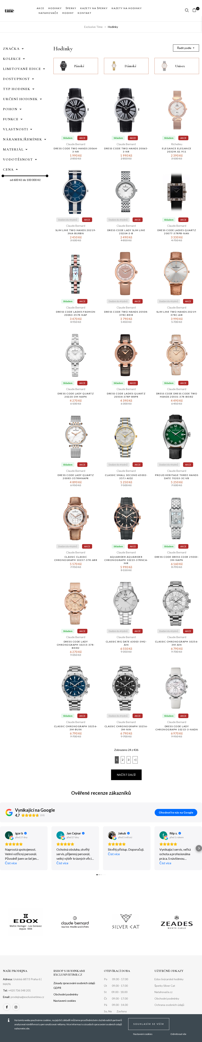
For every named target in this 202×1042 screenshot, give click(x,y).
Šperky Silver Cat (164, 985)
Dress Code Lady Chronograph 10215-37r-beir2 (76, 644)
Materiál (13, 149)
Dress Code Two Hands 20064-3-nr (76, 150)
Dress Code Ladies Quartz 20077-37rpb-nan (176, 232)
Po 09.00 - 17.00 (116, 979)
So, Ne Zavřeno (115, 1011)
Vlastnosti (15, 129)
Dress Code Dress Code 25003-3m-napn (177, 558)
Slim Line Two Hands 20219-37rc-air (176, 313)
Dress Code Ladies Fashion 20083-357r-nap (75, 313)
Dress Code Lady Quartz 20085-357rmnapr (76, 477)
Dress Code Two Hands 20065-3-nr (126, 150)
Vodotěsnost (18, 159)
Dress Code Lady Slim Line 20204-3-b (126, 232)
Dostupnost (16, 79)
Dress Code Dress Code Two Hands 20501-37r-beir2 (176, 395)
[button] (196, 10)
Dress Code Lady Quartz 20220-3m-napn (76, 395)
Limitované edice (22, 69)
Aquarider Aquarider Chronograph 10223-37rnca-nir (126, 560)
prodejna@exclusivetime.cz (27, 997)
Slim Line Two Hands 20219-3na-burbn (75, 232)
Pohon (10, 109)
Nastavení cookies (142, 1034)
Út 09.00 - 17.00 (116, 985)
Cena (8, 169)
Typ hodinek (16, 89)
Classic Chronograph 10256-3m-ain (176, 643)
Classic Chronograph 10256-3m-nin (126, 728)
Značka (11, 49)
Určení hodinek (20, 99)
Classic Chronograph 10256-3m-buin (75, 728)
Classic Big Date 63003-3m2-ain (126, 643)
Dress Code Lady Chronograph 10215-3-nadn (176, 728)
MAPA (7, 984)
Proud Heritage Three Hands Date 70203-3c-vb (176, 477)
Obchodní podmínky (166, 998)
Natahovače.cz (163, 992)
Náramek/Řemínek (22, 139)
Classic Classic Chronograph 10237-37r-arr (75, 558)
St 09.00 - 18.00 (115, 992)
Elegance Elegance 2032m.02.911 (177, 150)
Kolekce (12, 59)
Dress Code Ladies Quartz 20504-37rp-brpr (126, 395)
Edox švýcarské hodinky (168, 979)
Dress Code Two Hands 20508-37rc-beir (126, 313)
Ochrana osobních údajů (169, 1004)
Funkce (11, 119)
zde (27, 1028)
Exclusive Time (93, 26)
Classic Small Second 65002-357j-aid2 (126, 477)
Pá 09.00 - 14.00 (116, 1004)
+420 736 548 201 (19, 990)
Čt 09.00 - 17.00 (116, 998)
